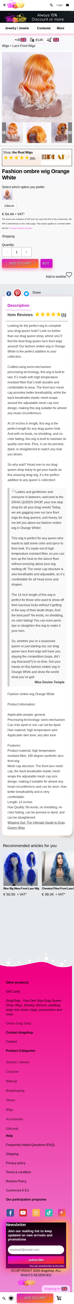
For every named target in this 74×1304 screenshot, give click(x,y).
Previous (4, 132)
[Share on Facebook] (8, 293)
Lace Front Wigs (23, 45)
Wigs (5, 45)
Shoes (10, 1100)
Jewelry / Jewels (17, 28)
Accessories (14, 1119)
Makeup (11, 1081)
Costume (44, 28)
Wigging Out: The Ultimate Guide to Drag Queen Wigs (36, 825)
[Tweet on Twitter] (26, 293)
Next (70, 132)
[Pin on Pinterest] (17, 293)
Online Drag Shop (18, 1023)
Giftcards (12, 1128)
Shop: (18, 152)
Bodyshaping (15, 1090)
